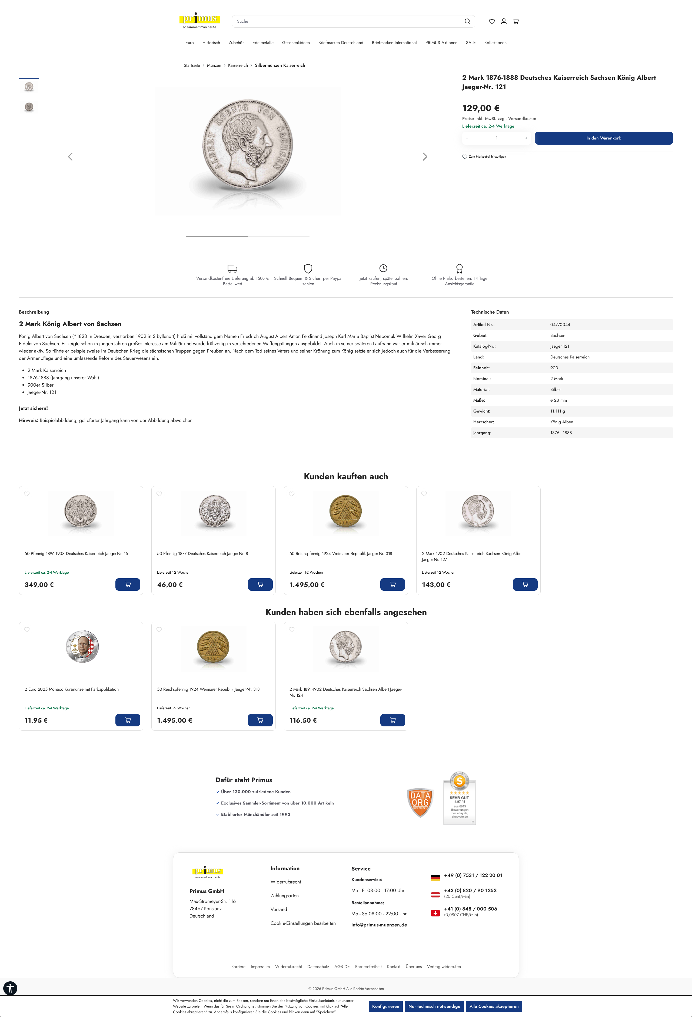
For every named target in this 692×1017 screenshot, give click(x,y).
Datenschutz (318, 966)
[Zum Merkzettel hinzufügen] (26, 493)
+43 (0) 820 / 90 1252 (470, 890)
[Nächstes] (425, 158)
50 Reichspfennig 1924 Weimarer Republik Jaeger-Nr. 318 (341, 554)
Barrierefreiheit (368, 966)
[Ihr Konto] (504, 21)
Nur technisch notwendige (434, 1006)
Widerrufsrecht (286, 881)
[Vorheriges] (70, 158)
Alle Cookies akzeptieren (494, 1006)
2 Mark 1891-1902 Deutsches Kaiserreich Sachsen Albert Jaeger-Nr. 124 (346, 692)
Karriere (238, 966)
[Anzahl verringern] (467, 138)
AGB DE (342, 966)
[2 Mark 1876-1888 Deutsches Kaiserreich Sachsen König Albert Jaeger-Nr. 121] (248, 151)
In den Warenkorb (604, 138)
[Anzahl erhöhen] (526, 138)
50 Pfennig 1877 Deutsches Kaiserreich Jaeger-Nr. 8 (202, 554)
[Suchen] (468, 21)
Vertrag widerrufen (444, 966)
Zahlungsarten (285, 895)
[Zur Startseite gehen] (199, 21)
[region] (238, 158)
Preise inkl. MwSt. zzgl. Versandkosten (499, 118)
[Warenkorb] (517, 21)
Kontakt (393, 966)
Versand (279, 909)
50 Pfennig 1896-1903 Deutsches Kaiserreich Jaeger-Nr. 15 (76, 554)
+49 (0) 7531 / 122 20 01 (473, 875)
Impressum (260, 966)
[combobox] (347, 21)
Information (285, 868)
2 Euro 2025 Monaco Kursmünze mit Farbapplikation (71, 689)
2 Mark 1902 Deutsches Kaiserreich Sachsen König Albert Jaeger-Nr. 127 (473, 557)
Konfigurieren (385, 1006)
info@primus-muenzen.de (379, 924)
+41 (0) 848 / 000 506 (470, 909)
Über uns (414, 966)
